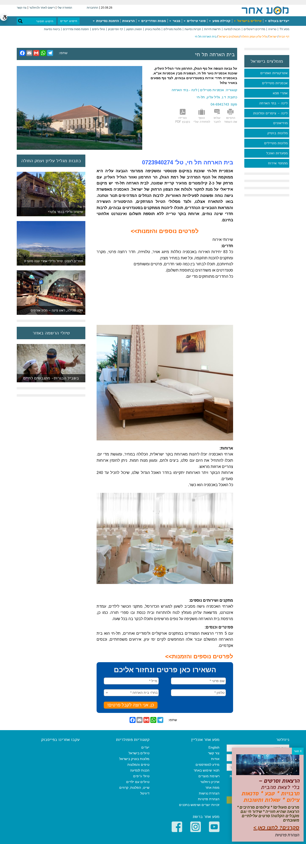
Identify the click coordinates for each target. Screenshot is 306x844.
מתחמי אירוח (278, 163)
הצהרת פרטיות (208, 799)
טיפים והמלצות (138, 764)
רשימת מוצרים (208, 776)
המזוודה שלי (64, 7)
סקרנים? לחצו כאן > (276, 827)
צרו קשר (22, 7)
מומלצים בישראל (229, 36)
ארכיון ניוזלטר (209, 782)
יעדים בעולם (278, 21)
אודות (215, 759)
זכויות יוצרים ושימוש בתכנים (199, 805)
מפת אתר (212, 787)
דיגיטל (144, 793)
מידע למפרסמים (207, 764)
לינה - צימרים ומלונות (270, 113)
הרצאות (128, 21)
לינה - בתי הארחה (273, 103)
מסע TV (284, 29)
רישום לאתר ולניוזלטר (42, 7)
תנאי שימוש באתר (206, 770)
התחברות (92, 7)
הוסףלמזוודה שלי (201, 120)
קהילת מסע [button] (220, 21)
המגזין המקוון (134, 29)
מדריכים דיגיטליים (254, 29)
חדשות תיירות (212, 29)
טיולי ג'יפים (98, 29)
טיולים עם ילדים (137, 782)
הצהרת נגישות (209, 793)
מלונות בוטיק (152, 29)
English (213, 747)
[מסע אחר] (265, 10)
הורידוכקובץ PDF (182, 120)
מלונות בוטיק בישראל (134, 759)
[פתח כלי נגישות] (3, 17)
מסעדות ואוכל (277, 153)
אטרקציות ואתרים (274, 73)
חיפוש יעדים (68, 21)
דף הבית (284, 36)
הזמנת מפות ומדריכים (76, 29)
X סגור (298, 751)
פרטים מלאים (51, 380)
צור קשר (213, 753)
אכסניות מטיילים (275, 83)
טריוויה (272, 29)
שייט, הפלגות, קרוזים (134, 787)
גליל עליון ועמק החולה (254, 36)
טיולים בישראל (249, 21)
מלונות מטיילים (172, 29)
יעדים (145, 747)
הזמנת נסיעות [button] (107, 21)
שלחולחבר (217, 120)
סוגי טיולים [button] (196, 21)
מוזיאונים (280, 123)
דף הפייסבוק (115, 29)
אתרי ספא (280, 93)
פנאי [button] (176, 21)
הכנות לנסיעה (232, 29)
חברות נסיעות (193, 29)
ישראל (273, 36)
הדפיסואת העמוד (230, 120)
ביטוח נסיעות (52, 29)
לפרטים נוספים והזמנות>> (165, 231)
